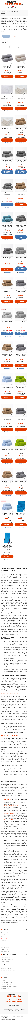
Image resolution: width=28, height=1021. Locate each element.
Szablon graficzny (8, 1019)
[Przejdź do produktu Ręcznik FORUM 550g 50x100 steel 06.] (7, 250)
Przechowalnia (4, 949)
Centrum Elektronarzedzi (6, 11)
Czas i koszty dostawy (6, 957)
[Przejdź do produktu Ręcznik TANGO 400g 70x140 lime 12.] (21, 379)
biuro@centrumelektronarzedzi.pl (14, 1001)
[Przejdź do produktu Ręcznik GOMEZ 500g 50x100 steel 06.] (21, 347)
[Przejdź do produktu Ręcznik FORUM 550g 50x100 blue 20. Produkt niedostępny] (21, 218)
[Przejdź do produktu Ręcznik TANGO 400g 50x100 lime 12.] (21, 442)
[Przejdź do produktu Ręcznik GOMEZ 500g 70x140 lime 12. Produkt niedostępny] (21, 250)
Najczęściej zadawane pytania (8, 934)
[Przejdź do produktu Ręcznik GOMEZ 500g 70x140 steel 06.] (21, 283)
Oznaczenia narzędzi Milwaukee (8, 970)
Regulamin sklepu (5, 988)
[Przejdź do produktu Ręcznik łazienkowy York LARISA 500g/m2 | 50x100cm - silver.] (7, 58)
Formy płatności (5, 961)
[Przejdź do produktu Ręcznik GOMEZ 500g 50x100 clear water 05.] (7, 379)
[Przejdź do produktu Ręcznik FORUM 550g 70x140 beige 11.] (21, 121)
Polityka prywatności (6, 984)
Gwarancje (3, 940)
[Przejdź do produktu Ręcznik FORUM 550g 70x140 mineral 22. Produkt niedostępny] (7, 153)
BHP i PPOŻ (15, 11)
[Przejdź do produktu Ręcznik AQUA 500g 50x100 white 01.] (7, 121)
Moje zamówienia (5, 947)
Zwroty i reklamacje (6, 938)
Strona (11, 46)
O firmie (3, 980)
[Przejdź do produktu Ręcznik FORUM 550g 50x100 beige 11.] (21, 185)
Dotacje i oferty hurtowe (7, 932)
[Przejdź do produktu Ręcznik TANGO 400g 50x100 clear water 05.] (7, 506)
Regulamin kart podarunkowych (9, 986)
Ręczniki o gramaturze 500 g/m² (9, 735)
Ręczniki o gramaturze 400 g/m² (9, 693)
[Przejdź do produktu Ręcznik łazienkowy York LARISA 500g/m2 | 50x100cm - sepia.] (21, 58)
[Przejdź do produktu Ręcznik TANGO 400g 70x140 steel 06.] (21, 410)
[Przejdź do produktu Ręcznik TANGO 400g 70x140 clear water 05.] (7, 442)
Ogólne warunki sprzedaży (7, 982)
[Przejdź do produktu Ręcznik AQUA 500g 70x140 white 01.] (21, 89)
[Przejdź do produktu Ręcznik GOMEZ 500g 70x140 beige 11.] (7, 283)
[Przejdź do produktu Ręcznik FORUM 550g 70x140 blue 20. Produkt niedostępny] (21, 153)
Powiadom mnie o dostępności (7, 172)
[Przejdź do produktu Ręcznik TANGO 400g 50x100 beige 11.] (7, 474)
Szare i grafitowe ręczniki (11, 805)
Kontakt (3, 936)
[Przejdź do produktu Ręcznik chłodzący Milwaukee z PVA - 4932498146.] (21, 506)
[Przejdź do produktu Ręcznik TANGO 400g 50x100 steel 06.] (21, 474)
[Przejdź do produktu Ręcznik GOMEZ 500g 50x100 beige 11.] (7, 347)
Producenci (3, 972)
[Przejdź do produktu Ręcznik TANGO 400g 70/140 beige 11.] (7, 410)
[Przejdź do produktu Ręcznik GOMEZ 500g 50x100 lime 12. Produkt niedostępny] (21, 314)
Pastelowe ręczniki (9, 813)
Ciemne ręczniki (8, 819)
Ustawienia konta (5, 951)
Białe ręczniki (7, 799)
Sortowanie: (3, 40)
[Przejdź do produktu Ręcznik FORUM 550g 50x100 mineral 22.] (7, 218)
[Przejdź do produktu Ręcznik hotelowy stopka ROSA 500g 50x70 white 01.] (7, 89)
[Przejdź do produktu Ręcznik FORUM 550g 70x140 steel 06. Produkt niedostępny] (7, 185)
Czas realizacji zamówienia (7, 959)
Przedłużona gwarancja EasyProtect (9, 974)
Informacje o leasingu (6, 968)
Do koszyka (7, 76)
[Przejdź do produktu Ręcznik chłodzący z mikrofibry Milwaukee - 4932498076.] (7, 538)
